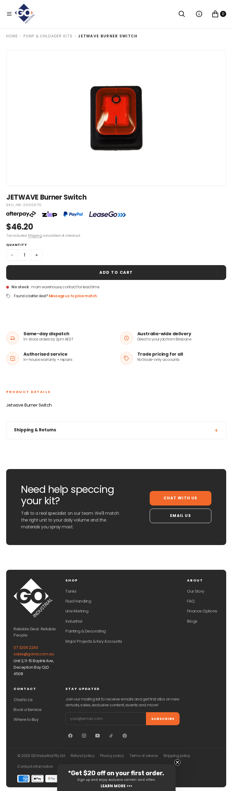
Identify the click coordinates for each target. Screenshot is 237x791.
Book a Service (27, 710)
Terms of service (144, 755)
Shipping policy (176, 755)
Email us (180, 515)
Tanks (71, 591)
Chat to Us (23, 700)
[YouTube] (97, 736)
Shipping (35, 235)
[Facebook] (70, 736)
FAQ (191, 601)
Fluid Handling (78, 601)
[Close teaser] (177, 762)
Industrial (73, 621)
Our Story (195, 591)
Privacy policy (112, 755)
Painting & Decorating (85, 631)
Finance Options (202, 611)
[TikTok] (111, 736)
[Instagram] (84, 736)
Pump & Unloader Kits (48, 36)
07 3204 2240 (26, 647)
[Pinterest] (125, 736)
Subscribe (162, 718)
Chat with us (180, 498)
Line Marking (76, 611)
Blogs (192, 621)
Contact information (35, 766)
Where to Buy (26, 719)
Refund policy (83, 755)
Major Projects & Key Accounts (93, 641)
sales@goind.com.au (34, 654)
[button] (9, 14)
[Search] (182, 14)
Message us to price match (73, 296)
